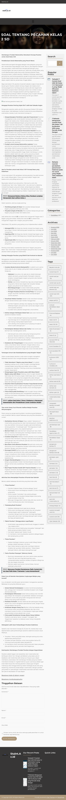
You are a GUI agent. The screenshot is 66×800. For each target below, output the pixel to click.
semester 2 (53, 472)
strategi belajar (54, 505)
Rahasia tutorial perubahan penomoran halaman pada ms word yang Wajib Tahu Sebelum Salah (57, 169)
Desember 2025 (55, 243)
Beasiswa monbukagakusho (12, 679)
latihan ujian (54, 392)
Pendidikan (54, 215)
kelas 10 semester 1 (55, 330)
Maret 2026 (54, 237)
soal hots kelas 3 (54, 482)
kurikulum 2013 (54, 358)
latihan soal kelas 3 (55, 376)
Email (4, 718)
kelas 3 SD (53, 324)
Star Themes (51, 797)
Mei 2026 (53, 233)
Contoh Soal (54, 272)
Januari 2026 (55, 241)
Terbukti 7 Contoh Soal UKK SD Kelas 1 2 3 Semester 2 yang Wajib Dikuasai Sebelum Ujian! (57, 86)
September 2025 (56, 248)
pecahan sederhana (53, 419)
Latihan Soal (54, 370)
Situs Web (5, 725)
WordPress (61, 797)
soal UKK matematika (54, 500)
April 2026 (54, 235)
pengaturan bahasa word (54, 451)
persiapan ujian (54, 458)
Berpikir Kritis (54, 267)
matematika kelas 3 (54, 398)
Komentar (5, 691)
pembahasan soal (54, 425)
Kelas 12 (52, 335)
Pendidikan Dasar (54, 438)
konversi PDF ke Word (54, 341)
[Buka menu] (33, 21)
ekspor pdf (53, 300)
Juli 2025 (53, 252)
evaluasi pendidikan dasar (54, 307)
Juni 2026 (54, 231)
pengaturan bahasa (53, 445)
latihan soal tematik (52, 387)
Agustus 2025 (55, 250)
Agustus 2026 (55, 227)
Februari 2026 (55, 239)
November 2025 (56, 245)
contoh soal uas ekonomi (54, 288)
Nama (4, 710)
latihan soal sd (54, 381)
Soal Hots (53, 477)
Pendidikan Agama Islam (54, 432)
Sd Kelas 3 (53, 463)
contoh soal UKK (54, 295)
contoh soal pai (53, 277)
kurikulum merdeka (53, 365)
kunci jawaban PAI (55, 352)
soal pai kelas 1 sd (54, 493)
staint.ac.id (15, 755)
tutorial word (54, 516)
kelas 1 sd (53, 320)
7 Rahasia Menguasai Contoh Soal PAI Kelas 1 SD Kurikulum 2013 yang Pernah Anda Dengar (57, 125)
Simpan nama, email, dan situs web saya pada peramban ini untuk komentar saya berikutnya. (24, 733)
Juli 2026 (53, 229)
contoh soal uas (55, 283)
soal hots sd (53, 488)
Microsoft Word (54, 412)
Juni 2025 (54, 254)
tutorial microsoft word (54, 511)
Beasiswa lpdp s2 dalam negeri (13, 675)
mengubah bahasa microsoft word (54, 405)
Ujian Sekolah (54, 521)
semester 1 (53, 468)
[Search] (59, 63)
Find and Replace (54, 314)
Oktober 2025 (55, 246)
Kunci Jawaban (55, 346)
